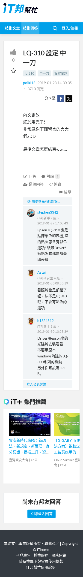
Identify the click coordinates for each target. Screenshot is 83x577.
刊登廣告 (23, 555)
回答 (32, 176)
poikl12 (29, 82)
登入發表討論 (36, 384)
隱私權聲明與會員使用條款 (41, 561)
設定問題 (60, 73)
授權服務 (41, 555)
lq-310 (29, 73)
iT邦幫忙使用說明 (41, 567)
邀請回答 (36, 184)
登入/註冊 (70, 28)
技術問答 (30, 28)
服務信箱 (58, 555)
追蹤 (57, 184)
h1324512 (45, 320)
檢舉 (67, 192)
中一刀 (44, 73)
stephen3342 (47, 212)
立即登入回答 (41, 513)
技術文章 (12, 28)
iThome (43, 549)
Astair (42, 272)
